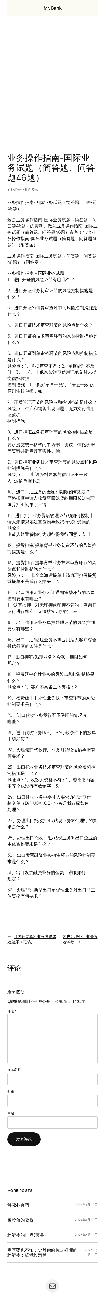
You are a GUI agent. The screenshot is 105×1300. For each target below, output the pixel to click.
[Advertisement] (52, 85)
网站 (10, 1113)
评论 (11, 1011)
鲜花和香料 (18, 1204)
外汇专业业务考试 (24, 189)
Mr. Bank (53, 8)
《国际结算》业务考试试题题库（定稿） (31, 939)
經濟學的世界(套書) (26, 1234)
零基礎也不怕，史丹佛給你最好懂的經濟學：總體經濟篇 (42, 1252)
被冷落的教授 (20, 1219)
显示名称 (14, 1069)
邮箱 (10, 1091)
